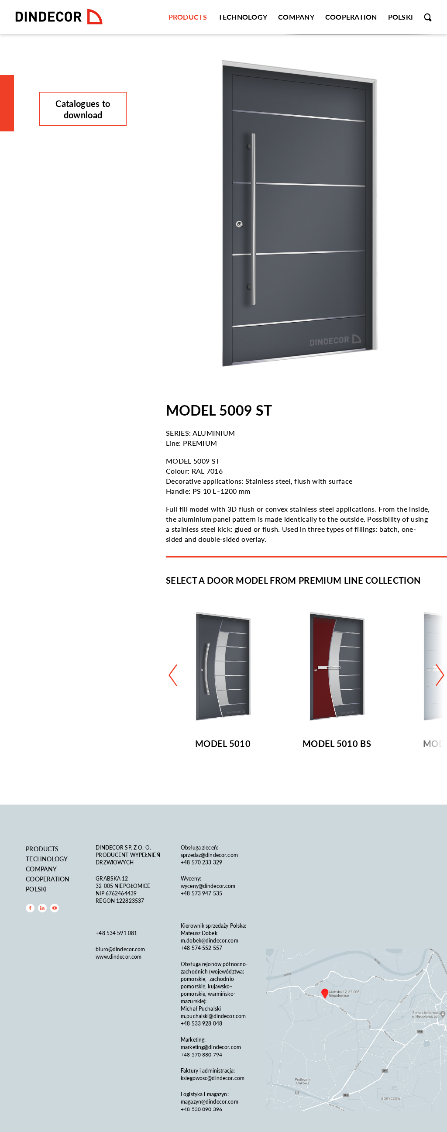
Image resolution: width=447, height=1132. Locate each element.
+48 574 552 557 (201, 948)
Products (187, 17)
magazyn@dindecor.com (209, 1101)
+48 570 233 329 (202, 862)
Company (296, 17)
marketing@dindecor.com (211, 1047)
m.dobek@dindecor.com (209, 940)
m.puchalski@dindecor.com (213, 1016)
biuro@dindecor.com (120, 949)
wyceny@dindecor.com (208, 886)
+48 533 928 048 (201, 1023)
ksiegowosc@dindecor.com (212, 1078)
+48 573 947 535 (201, 893)
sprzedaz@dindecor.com (209, 855)
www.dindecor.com (118, 956)
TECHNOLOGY (243, 17)
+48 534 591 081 (117, 933)
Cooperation (351, 17)
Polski (400, 17)
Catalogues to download (82, 109)
